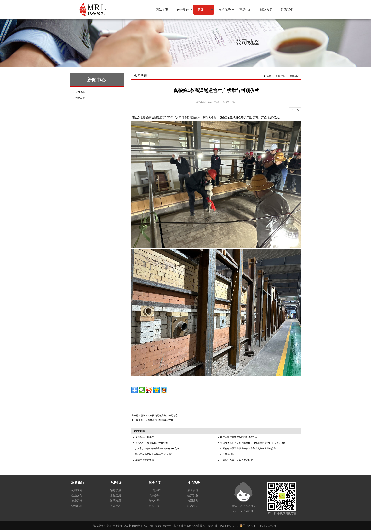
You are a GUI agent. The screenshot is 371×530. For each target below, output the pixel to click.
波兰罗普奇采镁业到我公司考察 (157, 419)
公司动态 (294, 76)
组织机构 (76, 506)
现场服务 (192, 506)
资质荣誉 (76, 500)
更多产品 (115, 506)
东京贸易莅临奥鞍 (144, 437)
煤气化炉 (154, 500)
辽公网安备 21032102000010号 (260, 525)
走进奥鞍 (180, 11)
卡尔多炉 (154, 495)
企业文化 (76, 495)
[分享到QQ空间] (156, 390)
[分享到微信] (142, 390)
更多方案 (154, 506)
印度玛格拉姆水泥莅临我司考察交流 (238, 437)
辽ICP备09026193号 (226, 525)
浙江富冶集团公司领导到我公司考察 (159, 415)
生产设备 (192, 495)
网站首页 (162, 9)
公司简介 (76, 490)
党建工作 (80, 98)
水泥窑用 (115, 495)
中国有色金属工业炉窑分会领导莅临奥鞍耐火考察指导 (248, 448)
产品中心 (245, 9)
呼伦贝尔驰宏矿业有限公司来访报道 (153, 454)
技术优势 (222, 11)
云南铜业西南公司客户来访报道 (236, 460)
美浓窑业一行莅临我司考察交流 (151, 442)
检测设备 (192, 500)
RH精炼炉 (155, 490)
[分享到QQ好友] (164, 390)
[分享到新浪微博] (149, 390)
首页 (269, 76)
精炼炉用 (115, 490)
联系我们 (287, 9)
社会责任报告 (227, 454)
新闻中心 (201, 11)
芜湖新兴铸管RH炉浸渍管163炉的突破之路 (157, 448)
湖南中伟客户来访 (144, 460)
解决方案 (266, 9)
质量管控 (192, 490)
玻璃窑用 (115, 500)
